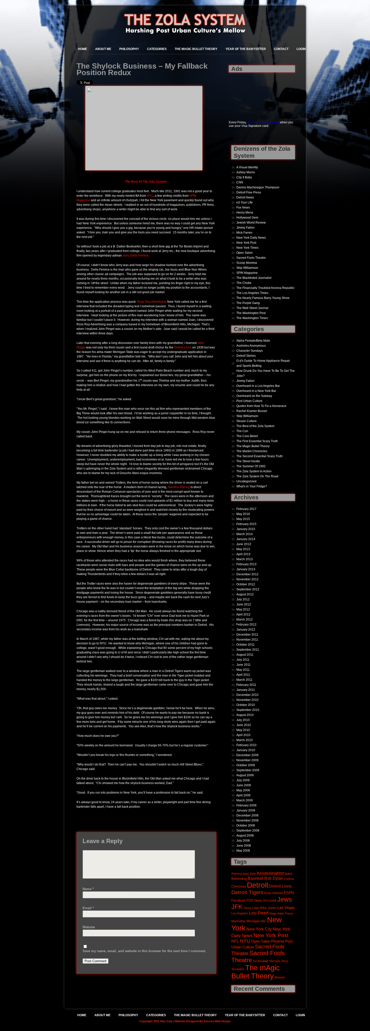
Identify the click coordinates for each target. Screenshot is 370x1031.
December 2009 (247, 755)
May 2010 (243, 730)
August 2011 (244, 654)
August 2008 (245, 835)
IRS (265, 900)
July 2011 (242, 659)
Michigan (253, 921)
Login (301, 49)
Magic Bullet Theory (281, 913)
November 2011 (247, 639)
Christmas (238, 886)
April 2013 (243, 554)
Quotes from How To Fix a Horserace (261, 406)
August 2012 (245, 594)
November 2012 (247, 579)
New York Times (247, 247)
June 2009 (243, 785)
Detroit (257, 885)
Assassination (270, 873)
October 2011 (245, 644)
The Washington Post (251, 313)
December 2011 (247, 634)
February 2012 (246, 624)
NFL (235, 941)
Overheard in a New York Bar (256, 391)
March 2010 (244, 740)
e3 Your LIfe (244, 202)
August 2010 (245, 715)
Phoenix (277, 941)
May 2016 (243, 514)
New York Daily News (251, 237)
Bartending (239, 879)
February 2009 (246, 805)
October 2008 (245, 825)
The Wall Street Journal (252, 308)
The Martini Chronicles (251, 451)
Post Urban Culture (249, 401)
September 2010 (247, 710)
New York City (259, 929)
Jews (284, 899)
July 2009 (243, 780)
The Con (242, 431)
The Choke (243, 283)
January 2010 (245, 750)
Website (89, 927)
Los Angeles (239, 913)
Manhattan (238, 921)
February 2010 (246, 745)
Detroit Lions (183, 347)
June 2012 (243, 604)
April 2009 (243, 795)
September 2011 (247, 649)
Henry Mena (244, 212)
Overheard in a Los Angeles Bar (258, 386)
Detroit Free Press (248, 192)
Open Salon (244, 252)
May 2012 (243, 609)
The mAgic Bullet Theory (255, 972)
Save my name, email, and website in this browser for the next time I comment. (144, 951)
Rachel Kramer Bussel (251, 411)
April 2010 (243, 735)
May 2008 (243, 850)
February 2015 (246, 524)
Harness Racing (179, 487)
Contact (281, 49)
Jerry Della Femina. (136, 255)
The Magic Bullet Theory (196, 49)
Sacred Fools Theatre (251, 258)
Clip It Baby (244, 177)
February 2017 (246, 509)
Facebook (238, 900)
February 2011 (246, 685)
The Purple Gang (248, 303)
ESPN (289, 893)
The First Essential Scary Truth (257, 441)
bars (288, 873)
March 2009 (244, 800)
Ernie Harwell (273, 893)
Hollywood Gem (247, 217)
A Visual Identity (247, 167)
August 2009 (245, 775)
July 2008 (243, 840)
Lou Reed (259, 912)
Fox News (243, 207)
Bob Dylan (273, 878)
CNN (239, 182)
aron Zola (249, 873)
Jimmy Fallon (245, 227)
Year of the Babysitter (246, 49)
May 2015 (243, 519)
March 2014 (244, 534)
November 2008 (247, 820)
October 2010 (245, 705)
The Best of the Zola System (255, 426)
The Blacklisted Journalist (253, 278)
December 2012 (247, 574)
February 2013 (246, 564)
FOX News (254, 900)
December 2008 (247, 815)
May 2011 (243, 670)
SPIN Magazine (247, 273)
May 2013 (243, 549)
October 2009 (245, 765)
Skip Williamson (247, 268)
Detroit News (245, 197)
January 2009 (245, 810)
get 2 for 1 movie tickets (263, 122)
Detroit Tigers (247, 892)
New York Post (246, 242)
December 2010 (247, 695)
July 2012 (243, 599)
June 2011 (243, 664)
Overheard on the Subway (254, 396)
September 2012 (247, 589)
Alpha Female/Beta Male (253, 340)
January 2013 (245, 569)
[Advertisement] (244, 93)
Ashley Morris (245, 172)
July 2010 (243, 720)
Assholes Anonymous (251, 345)
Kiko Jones (268, 908)
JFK (237, 906)
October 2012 (245, 584)
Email (88, 908)
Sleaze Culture (246, 421)
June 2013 (243, 544)
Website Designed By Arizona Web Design (203, 1021)
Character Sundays (249, 350)
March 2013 (244, 559)
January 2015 (245, 529)
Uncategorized (246, 481)
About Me (103, 49)
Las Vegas (286, 908)
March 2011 (244, 680)
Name (88, 889)
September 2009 (247, 770)
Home (82, 49)
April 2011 (243, 675)
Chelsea (289, 878)
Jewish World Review (251, 222)
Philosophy (129, 49)
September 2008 (247, 830)
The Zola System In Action (254, 471)
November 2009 (247, 760)
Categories (157, 49)
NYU (150, 195)
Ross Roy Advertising (151, 301)
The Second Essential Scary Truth (259, 456)
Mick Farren (244, 232)
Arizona (236, 873)
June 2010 (243, 725)
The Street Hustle (248, 461)
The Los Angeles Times (252, 293)
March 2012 (244, 619)
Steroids (274, 961)
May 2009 (243, 790)
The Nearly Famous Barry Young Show (262, 298)
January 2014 (245, 539)
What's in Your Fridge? (251, 486)
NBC (263, 921)
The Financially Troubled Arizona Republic (265, 288)
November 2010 (247, 700)
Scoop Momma (246, 263)
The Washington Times (252, 318)
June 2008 (243, 845)
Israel (272, 900)
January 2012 (245, 629)
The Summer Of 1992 (251, 466)
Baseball (256, 878)
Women (280, 977)
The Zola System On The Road (257, 476)
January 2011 (245, 690)
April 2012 (243, 614)
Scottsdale (260, 961)
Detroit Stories (246, 355)
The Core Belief (247, 436)
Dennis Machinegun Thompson (257, 187)
